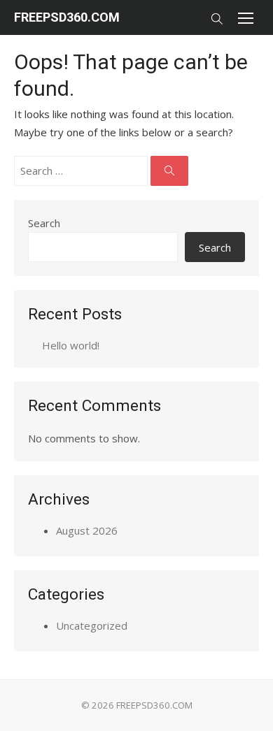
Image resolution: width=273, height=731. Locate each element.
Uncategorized (91, 625)
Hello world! (70, 345)
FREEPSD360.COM (67, 17)
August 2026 (87, 530)
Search (44, 223)
